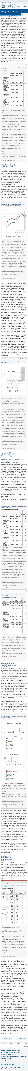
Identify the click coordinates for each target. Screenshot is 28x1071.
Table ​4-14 (3, 64)
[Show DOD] (16, 387)
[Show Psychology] (9, 744)
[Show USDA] (9, 391)
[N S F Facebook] (14, 1067)
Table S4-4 (7, 686)
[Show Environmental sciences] (11, 740)
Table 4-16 (9, 459)
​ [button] (23, 302)
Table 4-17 (3, 872)
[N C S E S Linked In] (18, 1067)
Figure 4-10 (3, 335)
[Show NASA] (9, 390)
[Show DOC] (16, 391)
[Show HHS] (8, 388)
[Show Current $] (8, 236)
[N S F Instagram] (6, 1067)
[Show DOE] (16, 388)
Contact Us (18, 1044)
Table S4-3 (17, 459)
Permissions (4, 1043)
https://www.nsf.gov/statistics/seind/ (9, 497)
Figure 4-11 (7, 703)
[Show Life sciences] (9, 741)
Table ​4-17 (3, 881)
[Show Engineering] (9, 748)
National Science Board (7, 1054)
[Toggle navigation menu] (25, 6)
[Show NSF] (16, 390)
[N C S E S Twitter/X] (10, 1067)
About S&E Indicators (25, 1045)
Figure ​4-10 (4, 358)
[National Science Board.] (9, 6)
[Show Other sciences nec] (10, 746)
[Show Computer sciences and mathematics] (14, 738)
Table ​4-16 (3, 591)
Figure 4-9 (17, 189)
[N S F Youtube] (2, 1067)
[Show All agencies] (10, 387)
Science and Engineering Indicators (11, 1050)
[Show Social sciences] (10, 745)
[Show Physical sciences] (10, 742)
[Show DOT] (8, 393)
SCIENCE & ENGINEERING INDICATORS (16, 6)
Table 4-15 (3, 459)
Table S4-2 (24, 189)
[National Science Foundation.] (3, 6)
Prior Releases (11, 1044)
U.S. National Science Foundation (10, 1052)
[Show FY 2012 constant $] (17, 236)
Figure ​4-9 (3, 202)
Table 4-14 (6, 31)
